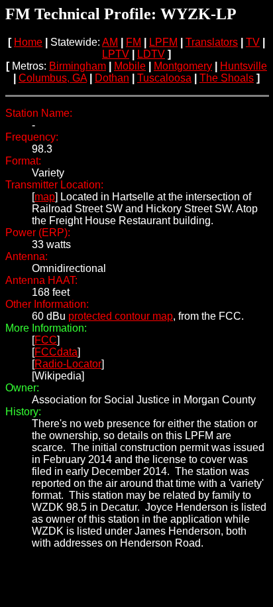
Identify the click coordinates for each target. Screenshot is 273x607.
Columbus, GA (53, 78)
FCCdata (56, 352)
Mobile (130, 66)
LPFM (163, 42)
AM (110, 42)
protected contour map (120, 316)
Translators (212, 42)
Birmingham (77, 66)
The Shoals (226, 78)
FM (133, 42)
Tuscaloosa (164, 78)
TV (253, 42)
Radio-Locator (67, 364)
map (44, 196)
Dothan (112, 78)
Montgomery (183, 66)
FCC (45, 340)
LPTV (115, 54)
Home (28, 42)
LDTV (151, 54)
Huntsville (243, 66)
